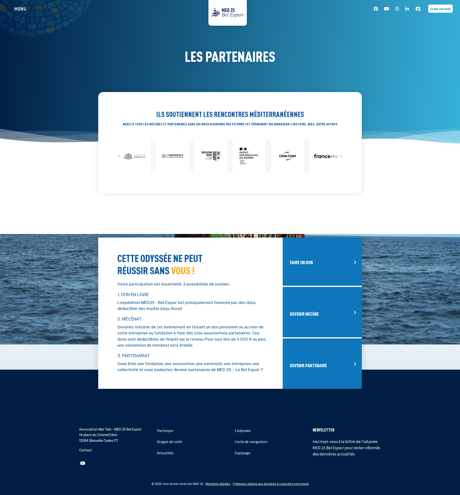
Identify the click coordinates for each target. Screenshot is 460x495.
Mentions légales (218, 483)
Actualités (165, 452)
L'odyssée (243, 430)
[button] (82, 463)
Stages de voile (169, 441)
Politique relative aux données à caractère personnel (271, 483)
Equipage (242, 452)
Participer (165, 430)
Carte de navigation (251, 441)
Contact (85, 450)
